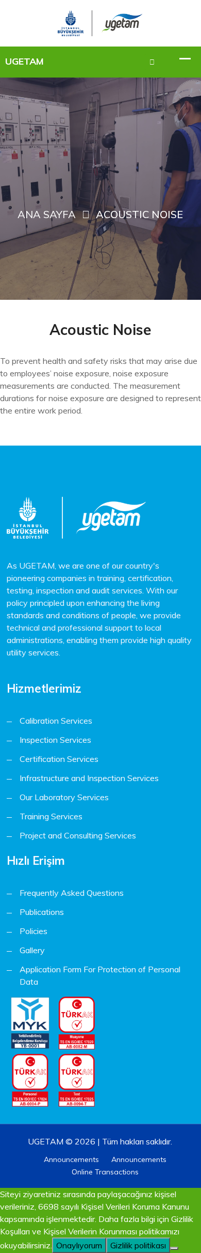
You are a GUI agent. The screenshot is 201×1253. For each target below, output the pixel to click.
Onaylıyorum (79, 1245)
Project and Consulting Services (78, 835)
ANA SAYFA (47, 214)
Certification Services (59, 759)
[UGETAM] (100, 21)
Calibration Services (56, 720)
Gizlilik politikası (138, 1245)
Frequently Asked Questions (72, 893)
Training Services (51, 816)
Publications (42, 912)
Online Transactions (105, 1171)
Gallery (32, 950)
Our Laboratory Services (64, 797)
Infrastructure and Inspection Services (89, 778)
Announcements (71, 1159)
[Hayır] (174, 1248)
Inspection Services (55, 740)
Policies (33, 931)
